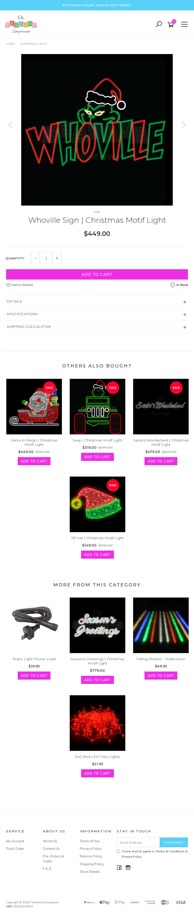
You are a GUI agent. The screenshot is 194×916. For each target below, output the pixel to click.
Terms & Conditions (170, 851)
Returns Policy (91, 856)
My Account (15, 841)
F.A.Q (47, 869)
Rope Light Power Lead (34, 659)
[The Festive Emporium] (22, 24)
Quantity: (15, 258)
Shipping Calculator (29, 327)
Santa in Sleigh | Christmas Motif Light (34, 442)
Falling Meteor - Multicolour (160, 659)
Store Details (90, 872)
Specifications (22, 314)
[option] (97, 130)
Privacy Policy (91, 849)
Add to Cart (97, 274)
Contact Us (51, 849)
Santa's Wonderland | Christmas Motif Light (161, 442)
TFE (97, 212)
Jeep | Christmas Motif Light (97, 440)
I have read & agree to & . (155, 853)
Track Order (15, 849)
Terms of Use (90, 841)
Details (14, 301)
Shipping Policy (92, 864)
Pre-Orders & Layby (53, 858)
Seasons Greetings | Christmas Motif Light (97, 661)
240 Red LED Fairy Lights (97, 756)
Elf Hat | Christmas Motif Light (97, 538)
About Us (50, 841)
